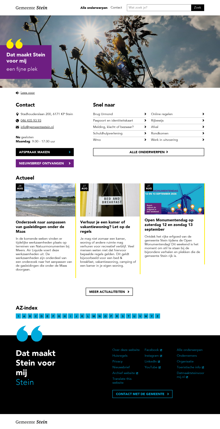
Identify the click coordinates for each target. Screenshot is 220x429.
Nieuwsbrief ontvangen (41, 163)
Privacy (117, 361)
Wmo (97, 140)
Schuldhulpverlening (107, 133)
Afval (154, 127)
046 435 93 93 (31, 120)
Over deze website (126, 350)
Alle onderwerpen (93, 8)
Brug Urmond (103, 114)
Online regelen (162, 114)
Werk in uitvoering (164, 140)
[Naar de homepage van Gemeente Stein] (31, 8)
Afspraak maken (34, 152)
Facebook (152, 350)
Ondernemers (187, 355)
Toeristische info (189, 367)
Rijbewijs (157, 120)
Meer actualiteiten (107, 292)
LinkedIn (151, 361)
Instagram (152, 355)
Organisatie (185, 361)
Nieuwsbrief (121, 367)
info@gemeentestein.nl (37, 127)
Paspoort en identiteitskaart (113, 120)
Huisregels (120, 355)
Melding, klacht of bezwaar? (113, 127)
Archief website (123, 373)
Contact (116, 7)
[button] (25, 93)
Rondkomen (159, 133)
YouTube (151, 367)
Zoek (197, 7)
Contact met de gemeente (140, 394)
